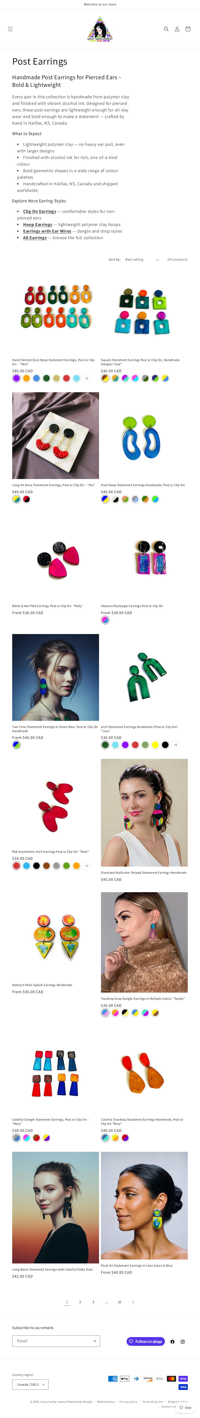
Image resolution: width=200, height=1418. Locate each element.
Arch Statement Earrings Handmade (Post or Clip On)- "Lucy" (140, 729)
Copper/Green (125, 499)
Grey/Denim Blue (16, 1138)
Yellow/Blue (165, 378)
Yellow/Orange (115, 1138)
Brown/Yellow (105, 378)
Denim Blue (36, 378)
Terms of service (152, 1401)
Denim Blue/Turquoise (105, 1138)
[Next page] (133, 1302)
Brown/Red (36, 1138)
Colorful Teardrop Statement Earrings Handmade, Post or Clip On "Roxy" (142, 1122)
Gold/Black (125, 1012)
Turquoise (76, 378)
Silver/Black (115, 499)
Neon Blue (26, 865)
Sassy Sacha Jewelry (53, 1401)
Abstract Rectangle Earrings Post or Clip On (132, 606)
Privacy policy (129, 1401)
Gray (56, 865)
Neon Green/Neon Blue (155, 499)
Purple (16, 378)
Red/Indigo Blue (125, 1138)
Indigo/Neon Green (155, 378)
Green (66, 865)
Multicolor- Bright (105, 620)
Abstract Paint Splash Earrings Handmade (42, 985)
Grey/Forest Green (145, 378)
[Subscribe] (94, 1341)
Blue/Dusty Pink (105, 1012)
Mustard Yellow (155, 745)
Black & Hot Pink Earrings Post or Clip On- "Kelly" (47, 606)
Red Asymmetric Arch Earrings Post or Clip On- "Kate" (50, 852)
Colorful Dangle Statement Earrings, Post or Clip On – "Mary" (50, 1122)
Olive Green (145, 745)
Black (165, 745)
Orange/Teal (115, 378)
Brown (46, 865)
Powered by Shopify (80, 1401)
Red (66, 378)
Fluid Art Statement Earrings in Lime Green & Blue (136, 1266)
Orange (26, 378)
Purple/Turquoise (125, 378)
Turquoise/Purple (145, 1012)
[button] (10, 29)
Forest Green (46, 378)
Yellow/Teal (16, 499)
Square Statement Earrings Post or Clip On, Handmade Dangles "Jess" (140, 362)
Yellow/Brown (155, 1012)
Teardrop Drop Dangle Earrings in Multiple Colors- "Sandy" (143, 999)
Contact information (174, 1406)
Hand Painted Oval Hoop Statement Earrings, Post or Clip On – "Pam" (53, 362)
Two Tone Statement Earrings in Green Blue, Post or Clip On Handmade (55, 729)
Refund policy (106, 1401)
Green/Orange (145, 499)
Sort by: (114, 259)
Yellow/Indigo (46, 1138)
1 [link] (67, 1301)
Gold (56, 378)
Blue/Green (16, 745)
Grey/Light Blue (135, 499)
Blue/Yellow (105, 499)
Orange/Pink (115, 1012)
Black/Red (26, 499)
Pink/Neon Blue (135, 378)
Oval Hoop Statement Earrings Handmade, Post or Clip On (143, 485)
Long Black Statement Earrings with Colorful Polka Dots (52, 1269)
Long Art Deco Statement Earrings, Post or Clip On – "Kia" (53, 485)
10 (119, 1302)
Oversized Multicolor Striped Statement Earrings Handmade (144, 873)
